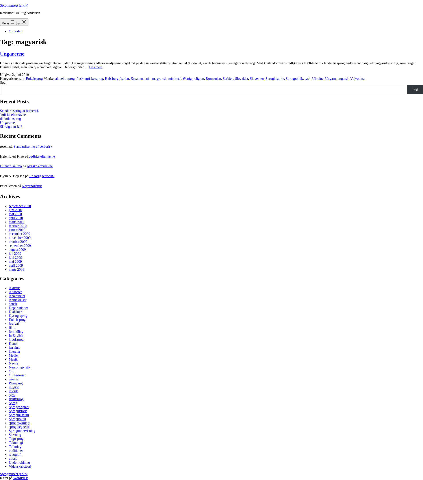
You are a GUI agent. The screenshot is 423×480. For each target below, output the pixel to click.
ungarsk (343, 78)
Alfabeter (15, 292)
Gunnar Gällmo (11, 166)
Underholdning (19, 462)
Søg (3, 82)
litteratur (14, 351)
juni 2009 (15, 257)
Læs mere (95, 67)
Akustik (14, 288)
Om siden (15, 31)
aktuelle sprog (65, 78)
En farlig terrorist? (41, 176)
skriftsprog (16, 399)
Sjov (12, 395)
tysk (307, 78)
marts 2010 (16, 222)
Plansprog (16, 383)
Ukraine (317, 78)
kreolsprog (16, 339)
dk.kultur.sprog (10, 119)
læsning (14, 347)
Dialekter (15, 312)
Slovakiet (241, 78)
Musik (13, 359)
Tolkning (15, 446)
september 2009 (20, 245)
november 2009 (20, 238)
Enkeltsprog (34, 78)
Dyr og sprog (18, 316)
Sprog (13, 403)
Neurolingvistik (19, 367)
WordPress (20, 478)
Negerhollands (32, 186)
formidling (16, 331)
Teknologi (16, 443)
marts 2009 (16, 269)
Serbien (228, 78)
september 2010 (20, 206)
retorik (13, 391)
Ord (11, 371)
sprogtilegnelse (19, 427)
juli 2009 (15, 253)
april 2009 (16, 265)
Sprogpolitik (294, 78)
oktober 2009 (18, 242)
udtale (13, 458)
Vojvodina (357, 78)
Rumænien (213, 78)
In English (16, 335)
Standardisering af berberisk (19, 111)
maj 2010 (15, 214)
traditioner (16, 450)
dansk (13, 304)
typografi (15, 454)
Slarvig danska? (11, 126)
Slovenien (257, 78)
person (13, 379)
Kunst (13, 343)
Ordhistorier (17, 375)
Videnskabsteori (20, 466)
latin (147, 78)
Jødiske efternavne (13, 115)
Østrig (187, 78)
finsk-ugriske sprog (89, 78)
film (11, 327)
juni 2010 (15, 210)
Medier (14, 355)
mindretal (174, 78)
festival (14, 324)
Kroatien (137, 78)
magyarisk (159, 78)
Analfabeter (17, 296)
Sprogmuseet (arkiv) (14, 5)
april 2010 (16, 218)
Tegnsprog (16, 439)
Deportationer (18, 308)
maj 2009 (15, 261)
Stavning (15, 435)
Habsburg (112, 78)
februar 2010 (18, 226)
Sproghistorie (274, 78)
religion (198, 78)
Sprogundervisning (22, 431)
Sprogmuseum (19, 415)
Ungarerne (12, 54)
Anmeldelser (17, 300)
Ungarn (330, 78)
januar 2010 (17, 230)
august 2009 (17, 249)
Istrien (124, 78)
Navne (13, 363)
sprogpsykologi (19, 423)
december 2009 (19, 234)
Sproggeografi (19, 407)
